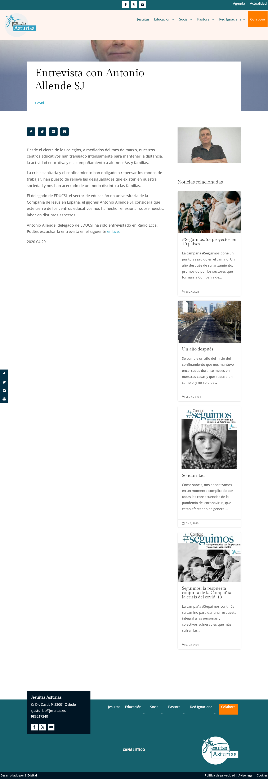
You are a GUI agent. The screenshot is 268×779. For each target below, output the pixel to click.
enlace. (113, 231)
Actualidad (258, 3)
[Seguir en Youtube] (142, 4)
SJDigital (31, 775)
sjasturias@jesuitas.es (48, 710)
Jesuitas (143, 19)
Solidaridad (209, 467)
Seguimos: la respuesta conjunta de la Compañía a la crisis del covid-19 (209, 590)
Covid (39, 103)
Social (183, 19)
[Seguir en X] (134, 4)
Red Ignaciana (230, 19)
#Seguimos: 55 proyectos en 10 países (209, 243)
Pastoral (203, 19)
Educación (162, 19)
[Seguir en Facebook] (125, 4)
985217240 (39, 716)
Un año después (209, 351)
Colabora (257, 19)
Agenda (239, 3)
